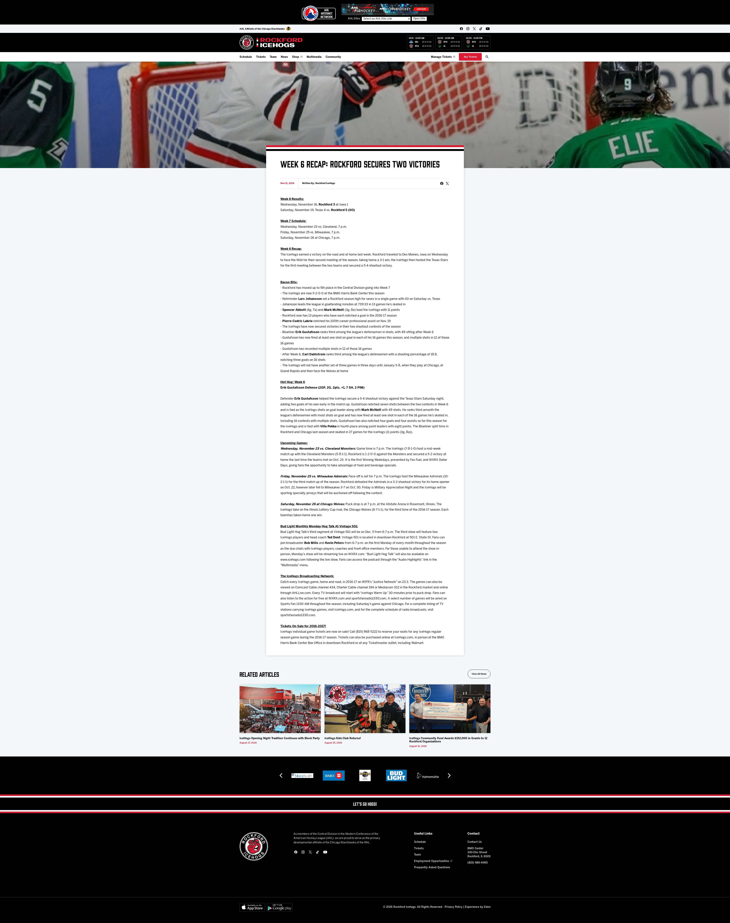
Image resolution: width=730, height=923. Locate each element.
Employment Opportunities (431, 861)
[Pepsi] (427, 775)
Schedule (246, 57)
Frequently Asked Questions (432, 867)
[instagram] (468, 28)
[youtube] (487, 28)
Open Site (419, 18)
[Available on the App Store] (252, 907)
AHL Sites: (354, 18)
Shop (295, 57)
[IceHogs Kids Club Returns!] (365, 708)
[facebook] (461, 28)
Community (333, 57)
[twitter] (474, 28)
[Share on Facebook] (442, 183)
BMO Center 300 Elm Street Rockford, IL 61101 (478, 852)
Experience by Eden (477, 907)
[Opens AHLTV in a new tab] (387, 9)
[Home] (271, 42)
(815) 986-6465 (477, 863)
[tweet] (447, 183)
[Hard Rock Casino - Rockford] (333, 775)
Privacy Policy (454, 907)
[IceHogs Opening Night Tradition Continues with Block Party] (280, 708)
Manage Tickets (441, 57)
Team (273, 57)
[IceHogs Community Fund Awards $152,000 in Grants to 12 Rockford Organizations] (449, 708)
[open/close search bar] (487, 56)
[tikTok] (480, 28)
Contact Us (474, 842)
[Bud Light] (365, 775)
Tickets (261, 57)
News (284, 57)
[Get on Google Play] (279, 907)
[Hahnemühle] (396, 775)
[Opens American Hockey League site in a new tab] (318, 13)
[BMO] (302, 775)
